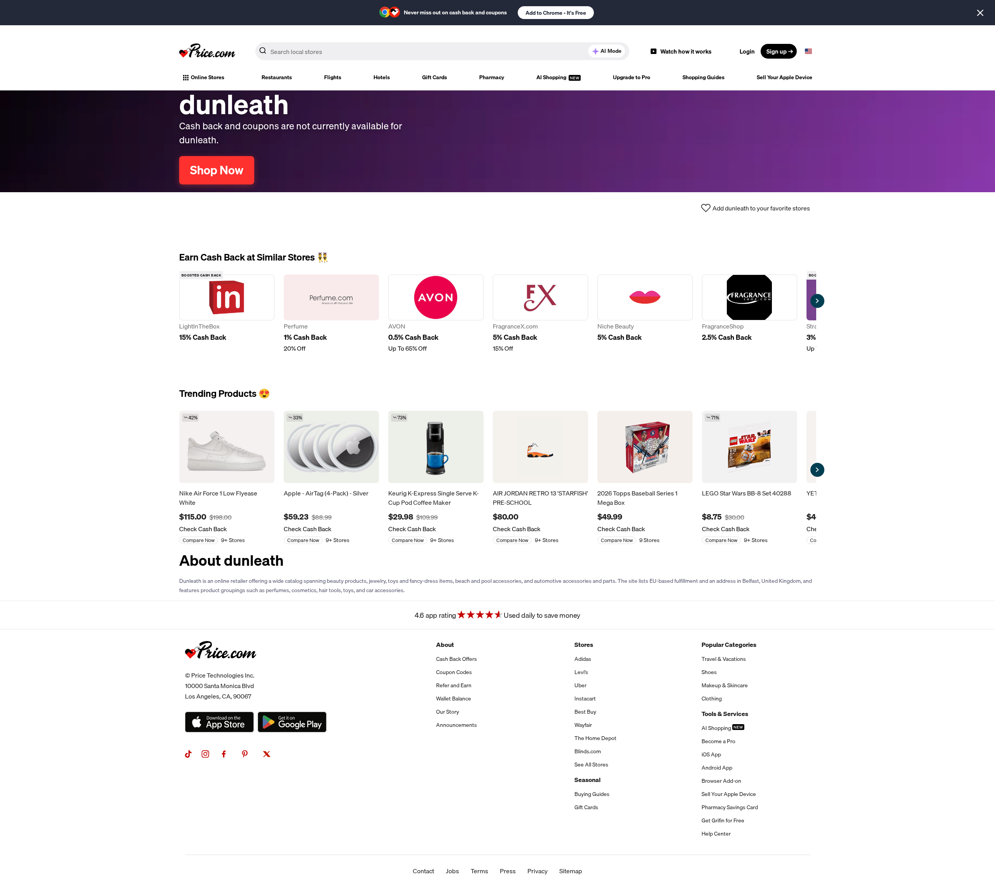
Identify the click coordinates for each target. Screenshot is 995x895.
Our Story (447, 711)
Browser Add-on (721, 781)
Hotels (382, 77)
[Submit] (263, 53)
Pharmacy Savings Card (730, 807)
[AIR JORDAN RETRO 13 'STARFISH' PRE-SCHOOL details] (540, 447)
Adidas (582, 659)
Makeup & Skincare (725, 685)
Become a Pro (718, 741)
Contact (423, 871)
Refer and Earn (453, 685)
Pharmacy (491, 77)
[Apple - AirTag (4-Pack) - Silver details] (331, 447)
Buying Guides (591, 794)
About (445, 644)
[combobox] (442, 51)
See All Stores (591, 764)
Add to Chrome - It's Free (555, 13)
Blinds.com (587, 751)
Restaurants (277, 77)
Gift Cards (434, 77)
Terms (479, 871)
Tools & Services (725, 713)
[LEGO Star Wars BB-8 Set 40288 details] (749, 447)
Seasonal (587, 779)
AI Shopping (551, 77)
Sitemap (570, 871)
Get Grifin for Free (723, 820)
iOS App (711, 754)
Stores (583, 644)
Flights (332, 77)
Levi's (581, 672)
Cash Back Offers (456, 659)
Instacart (585, 698)
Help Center (716, 833)
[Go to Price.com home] (207, 51)
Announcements (456, 725)
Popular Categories (729, 644)
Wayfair (583, 725)
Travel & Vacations (724, 659)
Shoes (709, 672)
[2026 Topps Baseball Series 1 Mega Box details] (645, 447)
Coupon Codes (454, 672)
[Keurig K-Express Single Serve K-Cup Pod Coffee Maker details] (436, 447)
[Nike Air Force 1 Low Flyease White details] (226, 447)
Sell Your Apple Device (784, 77)
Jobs (452, 871)
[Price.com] (220, 667)
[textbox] (808, 51)
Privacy (537, 871)
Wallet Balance (453, 698)
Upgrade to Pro (631, 77)
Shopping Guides (703, 77)
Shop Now (216, 170)
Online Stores (207, 77)
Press (508, 871)
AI (610, 51)
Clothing (712, 698)
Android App (717, 767)
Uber (580, 685)
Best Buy (585, 711)
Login (747, 51)
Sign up (776, 51)
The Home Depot (595, 738)
